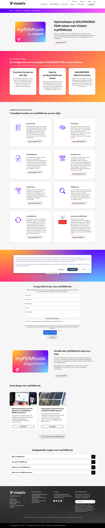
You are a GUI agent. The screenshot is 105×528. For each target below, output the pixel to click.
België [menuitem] (25, 517)
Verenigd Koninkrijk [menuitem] (70, 517)
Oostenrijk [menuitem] (60, 517)
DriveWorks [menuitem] (35, 499)
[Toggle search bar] (68, 1)
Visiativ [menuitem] (22, 525)
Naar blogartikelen (61, 376)
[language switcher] (94, 1)
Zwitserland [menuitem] (79, 517)
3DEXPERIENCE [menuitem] (54, 4)
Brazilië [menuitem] (28, 517)
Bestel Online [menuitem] (36, 502)
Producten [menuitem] (44, 4)
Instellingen (61, 269)
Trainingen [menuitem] (64, 4)
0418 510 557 (13, 504)
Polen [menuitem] (64, 517)
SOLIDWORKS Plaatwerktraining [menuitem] (63, 496)
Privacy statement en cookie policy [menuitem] (35, 525)
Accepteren (72, 269)
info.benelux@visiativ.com (17, 505)
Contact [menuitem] (91, 4)
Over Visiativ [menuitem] (81, 4)
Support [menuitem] (72, 4)
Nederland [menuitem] (55, 517)
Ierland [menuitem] (45, 517)
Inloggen (12, 507)
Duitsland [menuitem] (37, 517)
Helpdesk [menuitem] (74, 1)
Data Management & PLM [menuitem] (39, 501)
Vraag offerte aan (61, 42)
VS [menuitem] (75, 517)
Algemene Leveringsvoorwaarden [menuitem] (56, 525)
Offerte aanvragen (52, 273)
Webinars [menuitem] (82, 1)
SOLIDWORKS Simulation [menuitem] (39, 497)
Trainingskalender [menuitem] (59, 497)
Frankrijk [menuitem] (42, 517)
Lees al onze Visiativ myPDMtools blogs (52, 436)
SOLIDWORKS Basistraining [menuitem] (61, 494)
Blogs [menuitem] (89, 1)
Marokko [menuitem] (50, 517)
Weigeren (84, 269)
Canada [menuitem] (32, 517)
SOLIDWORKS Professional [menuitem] (39, 494)
